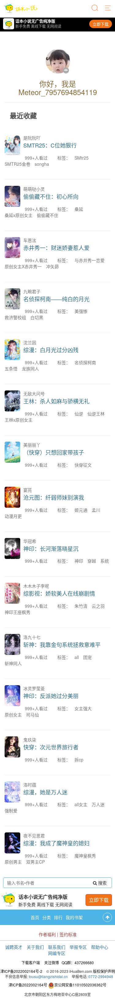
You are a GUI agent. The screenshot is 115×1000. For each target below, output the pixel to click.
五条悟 (11, 368)
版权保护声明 (104, 971)
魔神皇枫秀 (85, 855)
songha (42, 164)
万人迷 (98, 804)
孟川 (96, 510)
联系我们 (56, 947)
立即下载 (101, 24)
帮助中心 (99, 947)
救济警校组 (15, 317)
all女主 (81, 804)
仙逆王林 (96, 413)
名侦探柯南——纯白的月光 (56, 299)
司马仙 (32, 714)
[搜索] (95, 8)
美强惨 (81, 311)
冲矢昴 (52, 266)
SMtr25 (82, 158)
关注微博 (51, 962)
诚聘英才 (13, 947)
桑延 (79, 209)
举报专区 (78, 947)
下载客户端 (30, 962)
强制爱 (11, 810)
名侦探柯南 (85, 362)
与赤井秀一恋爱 (90, 260)
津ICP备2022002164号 (28, 984)
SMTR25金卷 (17, 164)
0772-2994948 (100, 976)
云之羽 (98, 606)
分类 (46, 917)
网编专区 (56, 953)
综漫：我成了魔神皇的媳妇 (56, 843)
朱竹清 (81, 606)
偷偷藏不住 (47, 215)
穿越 (91, 561)
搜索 (102, 883)
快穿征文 (83, 465)
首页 (35, 917)
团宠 (87, 657)
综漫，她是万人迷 (45, 792)
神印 (79, 561)
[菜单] (108, 8)
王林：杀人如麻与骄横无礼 (56, 401)
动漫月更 (13, 516)
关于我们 (35, 947)
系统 (104, 561)
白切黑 (36, 317)
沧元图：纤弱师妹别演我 (53, 497)
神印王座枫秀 (17, 612)
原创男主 (13, 862)
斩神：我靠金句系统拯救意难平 (62, 644)
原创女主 (13, 714)
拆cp (79, 759)
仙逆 (79, 413)
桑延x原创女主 (19, 215)
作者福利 (47, 934)
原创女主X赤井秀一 (23, 266)
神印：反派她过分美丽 (51, 696)
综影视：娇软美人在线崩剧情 (59, 593)
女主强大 (83, 708)
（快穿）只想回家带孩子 (53, 452)
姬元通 (81, 510)
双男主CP (35, 862)
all (77, 657)
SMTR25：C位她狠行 (50, 145)
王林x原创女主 (19, 420)
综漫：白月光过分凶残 (51, 350)
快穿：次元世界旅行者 (51, 747)
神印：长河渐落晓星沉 (51, 548)
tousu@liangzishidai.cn (48, 976)
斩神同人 (13, 663)
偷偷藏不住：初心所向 (51, 196)
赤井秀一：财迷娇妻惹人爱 (56, 248)
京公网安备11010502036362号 (80, 984)
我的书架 (74, 917)
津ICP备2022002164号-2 (21, 971)
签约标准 (68, 934)
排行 (58, 917)
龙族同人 (30, 368)
